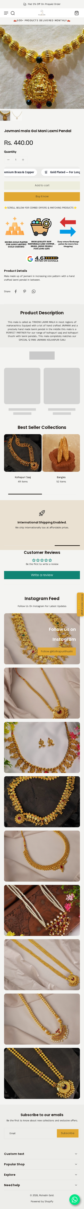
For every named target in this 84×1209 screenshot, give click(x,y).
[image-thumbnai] (5, 115)
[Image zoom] (42, 67)
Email (12, 1133)
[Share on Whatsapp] (33, 291)
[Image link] (42, 693)
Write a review (42, 575)
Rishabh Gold (46, 1195)
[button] (42, 185)
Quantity (10, 151)
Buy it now (42, 196)
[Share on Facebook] (15, 291)
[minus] (8, 159)
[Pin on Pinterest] (24, 291)
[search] (12, 13)
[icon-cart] (75, 13)
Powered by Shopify (42, 1201)
